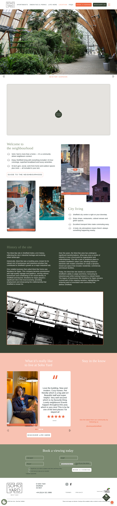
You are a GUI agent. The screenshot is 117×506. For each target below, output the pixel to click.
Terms (68, 492)
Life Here (52, 4)
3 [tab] (39, 429)
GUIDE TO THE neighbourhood (25, 174)
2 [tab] (37, 429)
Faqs (71, 4)
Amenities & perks (38, 4)
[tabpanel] (22, 398)
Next (113, 76)
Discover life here (39, 435)
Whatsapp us (100, 4)
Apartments (22, 4)
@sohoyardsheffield (93, 426)
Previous (4, 76)
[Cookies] (4, 502)
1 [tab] (35, 429)
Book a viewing (84, 4)
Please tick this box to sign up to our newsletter (38, 471)
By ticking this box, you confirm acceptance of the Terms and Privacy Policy (45, 468)
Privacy (79, 492)
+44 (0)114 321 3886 (44, 492)
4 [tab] (40, 429)
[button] (58, 114)
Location (63, 4)
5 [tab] (42, 429)
